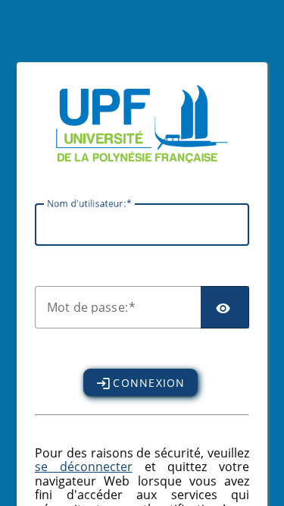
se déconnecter (84, 466)
